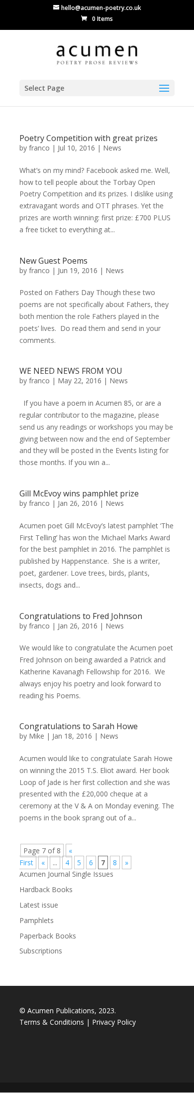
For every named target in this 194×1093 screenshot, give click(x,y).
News (112, 148)
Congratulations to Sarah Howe (78, 726)
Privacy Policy (114, 1022)
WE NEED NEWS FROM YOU (70, 370)
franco (39, 148)
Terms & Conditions (52, 1022)
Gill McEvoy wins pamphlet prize (79, 493)
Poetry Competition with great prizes (88, 138)
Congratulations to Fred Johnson (80, 616)
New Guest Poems (53, 260)
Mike (36, 736)
